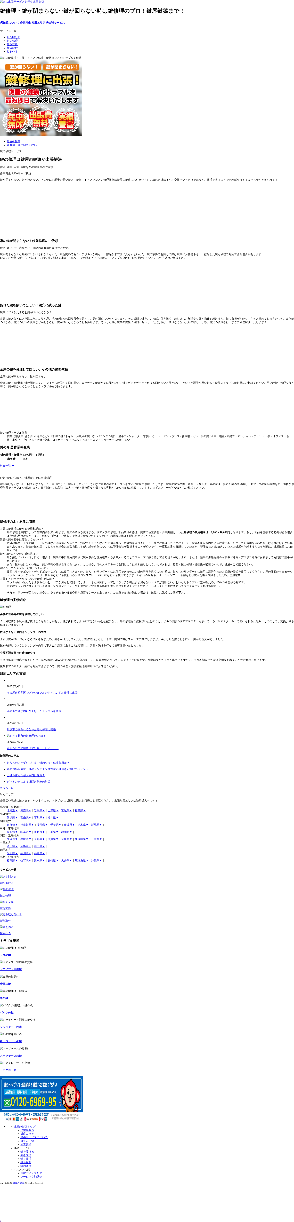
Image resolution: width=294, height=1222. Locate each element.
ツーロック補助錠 (31, 1176)
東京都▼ (12, 824)
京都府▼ (39, 839)
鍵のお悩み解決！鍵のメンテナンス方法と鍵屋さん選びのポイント (47, 769)
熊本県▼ (39, 860)
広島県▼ (25, 846)
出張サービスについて (34, 1137)
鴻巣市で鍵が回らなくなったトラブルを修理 (34, 711)
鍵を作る (12, 51)
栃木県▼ (83, 824)
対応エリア (27, 1133)
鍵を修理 (25, 1158)
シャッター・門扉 (11, 1027)
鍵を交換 (12, 44)
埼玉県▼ (42, 824)
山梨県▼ (53, 831)
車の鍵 (4, 998)
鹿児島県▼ (81, 860)
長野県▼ (39, 831)
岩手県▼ (39, 810)
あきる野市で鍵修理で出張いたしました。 (33, 748)
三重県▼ (96, 839)
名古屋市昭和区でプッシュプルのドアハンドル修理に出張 (42, 692)
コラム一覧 (7, 788)
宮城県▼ (66, 810)
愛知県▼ (12, 831)
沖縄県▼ (96, 860)
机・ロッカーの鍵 (11, 1041)
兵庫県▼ (25, 839)
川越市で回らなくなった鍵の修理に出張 (31, 729)
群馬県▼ (96, 824)
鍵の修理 (12, 40)
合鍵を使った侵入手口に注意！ (26, 775)
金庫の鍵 (5, 983)
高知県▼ (39, 853)
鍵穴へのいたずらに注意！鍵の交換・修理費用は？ (38, 762)
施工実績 (25, 1144)
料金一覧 (6, 465)
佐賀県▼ (25, 860)
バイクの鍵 (7, 1012)
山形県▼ (53, 810)
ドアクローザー (9, 1070)
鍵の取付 (25, 1165)
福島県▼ (80, 810)
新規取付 (12, 47)
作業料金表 (27, 1130)
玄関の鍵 (5, 955)
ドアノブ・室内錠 (11, 969)
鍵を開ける (13, 37)
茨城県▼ (69, 824)
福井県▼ (53, 817)
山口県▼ (39, 846)
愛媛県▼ (12, 853)
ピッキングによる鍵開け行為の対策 (28, 781)
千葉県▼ (55, 824)
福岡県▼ (12, 860)
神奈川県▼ (27, 824)
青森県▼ (25, 810)
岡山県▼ (12, 846)
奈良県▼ (66, 839)
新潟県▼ (12, 817)
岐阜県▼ (25, 831)
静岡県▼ (66, 831)
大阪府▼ (12, 839)
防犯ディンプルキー (32, 1173)
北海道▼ (12, 810)
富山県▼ (25, 817)
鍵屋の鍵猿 (18, 1183)
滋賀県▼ (53, 839)
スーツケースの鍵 (11, 1055)
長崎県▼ (53, 860)
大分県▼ (66, 860)
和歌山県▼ (81, 839)
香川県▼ (25, 853)
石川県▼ (39, 817)
